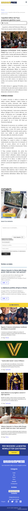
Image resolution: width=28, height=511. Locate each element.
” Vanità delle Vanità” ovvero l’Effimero (12, 361)
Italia (14, 475)
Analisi (14, 473)
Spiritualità (8, 369)
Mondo (7, 337)
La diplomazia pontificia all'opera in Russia (14, 288)
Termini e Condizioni (22, 509)
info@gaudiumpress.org (14, 497)
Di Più (4, 283)
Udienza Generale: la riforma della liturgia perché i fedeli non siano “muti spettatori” (13, 271)
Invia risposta (17, 237)
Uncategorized (14, 483)
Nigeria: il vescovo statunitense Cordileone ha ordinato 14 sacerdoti (14, 328)
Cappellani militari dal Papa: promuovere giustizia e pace (10, 19)
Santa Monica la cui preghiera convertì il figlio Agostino (13, 393)
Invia (6, 254)
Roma (2, 10)
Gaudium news (4, 12)
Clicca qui (14, 452)
